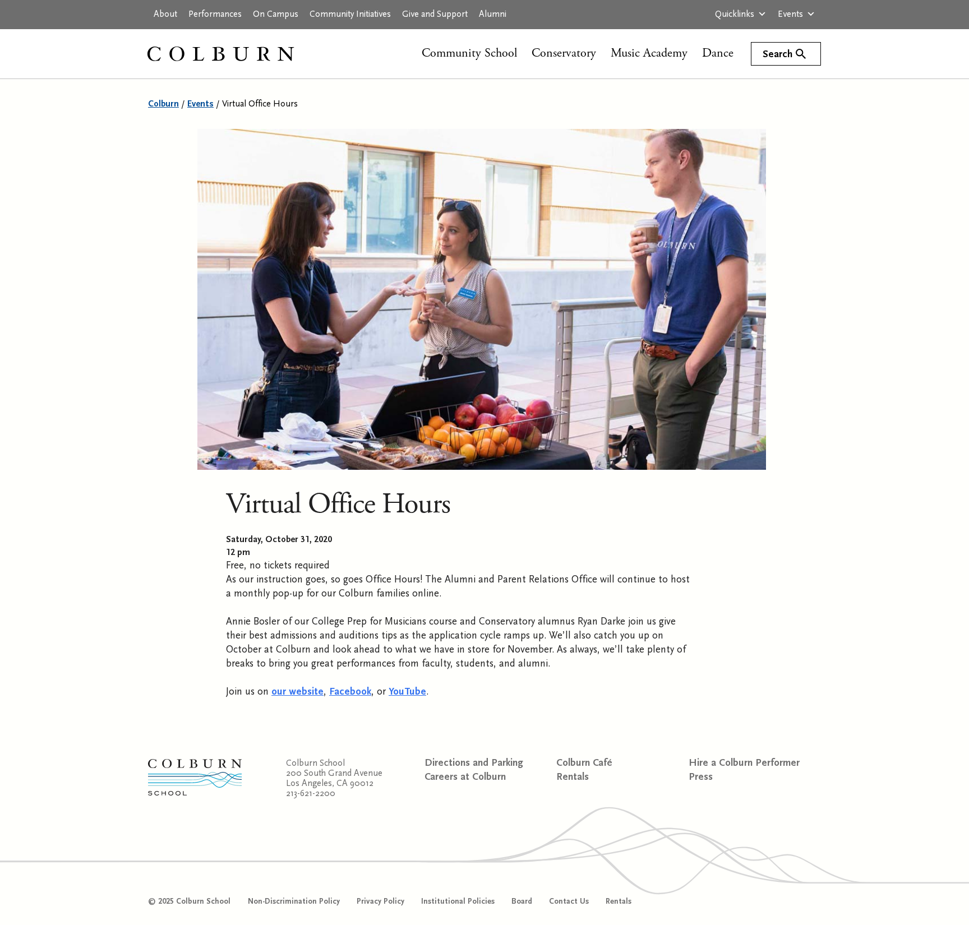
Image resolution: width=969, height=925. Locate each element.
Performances (215, 14)
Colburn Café (584, 763)
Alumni (492, 14)
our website (297, 691)
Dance (717, 53)
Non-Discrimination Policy (294, 901)
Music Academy (649, 53)
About (165, 14)
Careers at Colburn (465, 777)
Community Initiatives (350, 14)
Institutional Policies (458, 901)
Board (521, 901)
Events (790, 14)
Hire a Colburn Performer (744, 763)
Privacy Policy (380, 901)
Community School (469, 53)
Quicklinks (734, 14)
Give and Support (435, 14)
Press (701, 777)
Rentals (572, 777)
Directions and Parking (473, 763)
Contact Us (569, 901)
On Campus (275, 14)
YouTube (407, 691)
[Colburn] (232, 54)
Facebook (350, 691)
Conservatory (564, 53)
